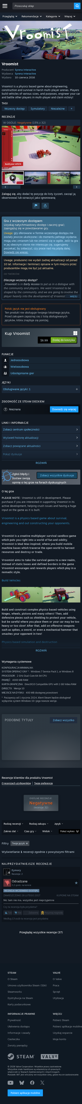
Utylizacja (58, 998)
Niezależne (58, 108)
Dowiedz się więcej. (16, 252)
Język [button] (57, 823)
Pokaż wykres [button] (67, 831)
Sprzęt (56, 991)
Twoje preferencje (43, 783)
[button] (10, 16)
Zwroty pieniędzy (17, 1045)
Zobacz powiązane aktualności (21, 446)
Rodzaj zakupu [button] (37, 823)
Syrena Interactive (25, 69)
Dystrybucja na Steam (20, 998)
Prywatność (14, 1020)
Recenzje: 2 (17, 874)
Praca (56, 985)
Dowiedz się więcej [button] (64, 409)
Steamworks (15, 991)
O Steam (13, 979)
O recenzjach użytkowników (16, 783)
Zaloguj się (8, 193)
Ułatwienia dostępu (19, 1026)
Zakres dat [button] (10, 831)
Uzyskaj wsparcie (62, 1032)
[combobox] (43, 6)
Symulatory (38, 108)
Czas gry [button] (29, 831)
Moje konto (59, 1039)
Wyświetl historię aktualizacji (20, 437)
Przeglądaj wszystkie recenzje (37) (41, 932)
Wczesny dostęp (14, 108)
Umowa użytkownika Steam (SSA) (27, 985)
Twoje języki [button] (18, 843)
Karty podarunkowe (19, 1004)
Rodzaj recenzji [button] (12, 823)
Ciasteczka (14, 1039)
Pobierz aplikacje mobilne (25, 1092)
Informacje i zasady (19, 1032)
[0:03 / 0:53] (41, 148)
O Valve (57, 979)
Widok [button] (46, 831)
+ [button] (71, 108)
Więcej (73, 296)
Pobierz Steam (61, 1020)
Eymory (16, 870)
